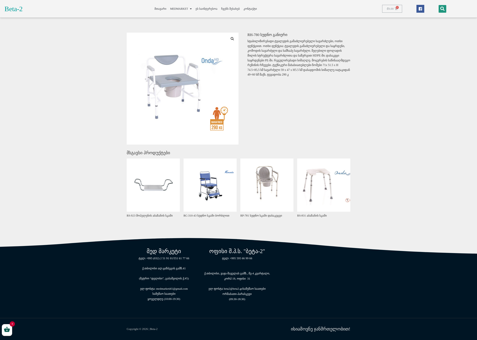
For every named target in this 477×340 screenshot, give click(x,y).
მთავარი (160, 8)
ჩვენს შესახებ (230, 8)
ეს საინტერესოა (206, 8)
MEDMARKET (179, 8)
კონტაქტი (250, 8)
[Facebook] (420, 9)
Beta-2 (13, 9)
